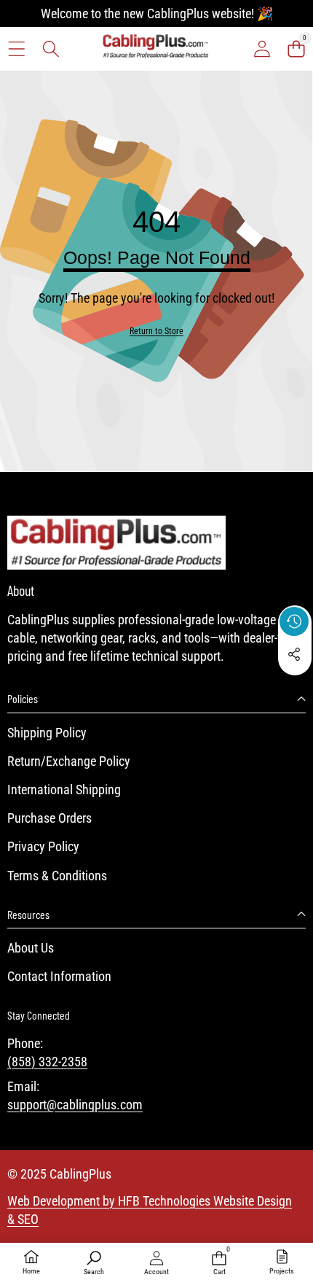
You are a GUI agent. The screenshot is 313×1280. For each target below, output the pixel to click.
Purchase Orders (49, 818)
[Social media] (294, 654)
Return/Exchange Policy (68, 761)
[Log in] (261, 48)
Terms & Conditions (57, 875)
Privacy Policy (43, 846)
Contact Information (59, 976)
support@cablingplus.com (75, 1104)
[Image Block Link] (116, 543)
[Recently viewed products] (294, 621)
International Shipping (64, 789)
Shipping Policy (47, 732)
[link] (156, 331)
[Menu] (16, 48)
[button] (296, 48)
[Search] (50, 48)
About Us (30, 947)
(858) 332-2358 (47, 1061)
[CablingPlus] (155, 48)
